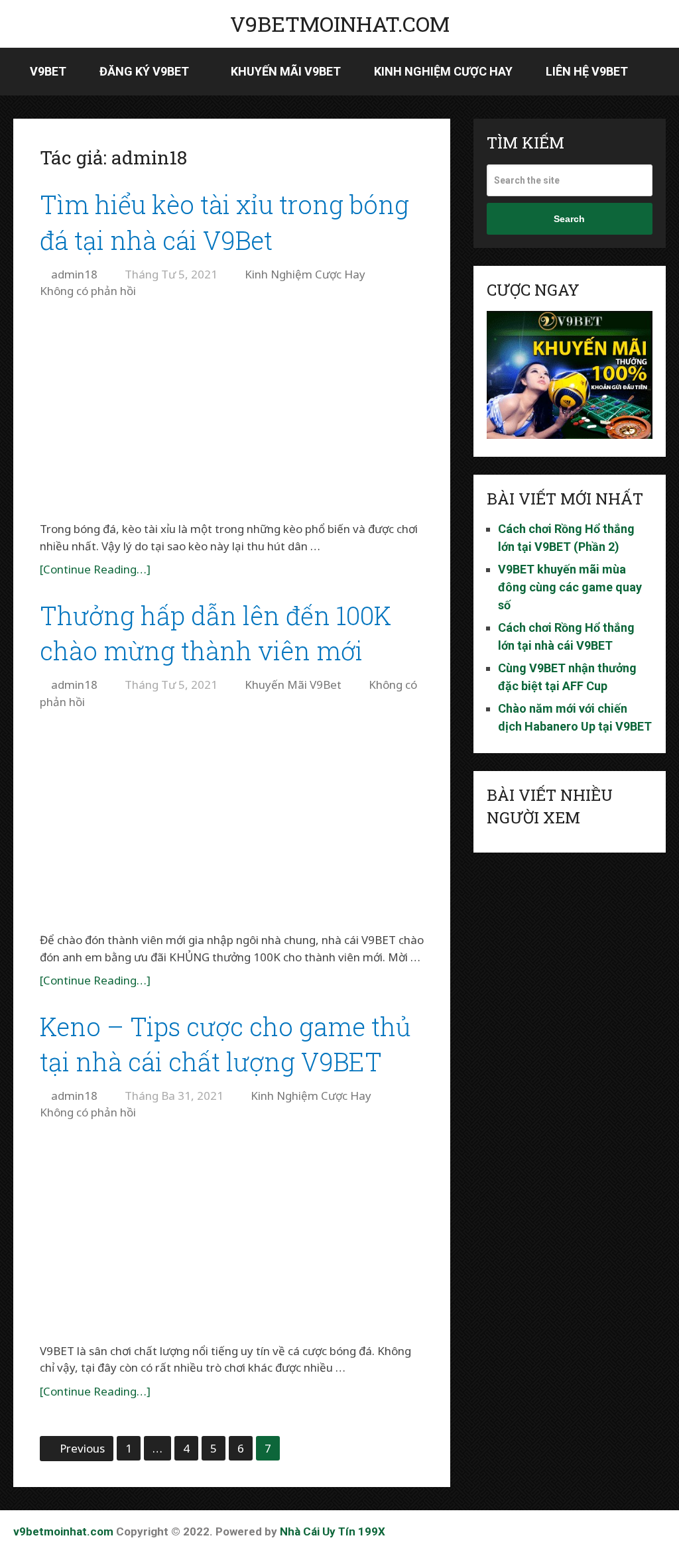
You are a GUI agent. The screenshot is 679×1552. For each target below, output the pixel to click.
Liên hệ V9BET (587, 71)
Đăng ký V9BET (144, 71)
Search (569, 218)
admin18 (74, 274)
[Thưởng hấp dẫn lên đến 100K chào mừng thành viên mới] (232, 822)
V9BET (48, 71)
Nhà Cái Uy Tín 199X (332, 1531)
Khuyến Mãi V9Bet (286, 71)
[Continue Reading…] (95, 569)
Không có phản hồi (88, 290)
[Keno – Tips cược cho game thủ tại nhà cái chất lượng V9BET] (232, 1233)
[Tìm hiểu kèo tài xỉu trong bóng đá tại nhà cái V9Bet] (232, 412)
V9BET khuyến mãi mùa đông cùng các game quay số (570, 587)
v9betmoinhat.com (340, 23)
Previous (82, 1448)
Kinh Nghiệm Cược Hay (443, 71)
